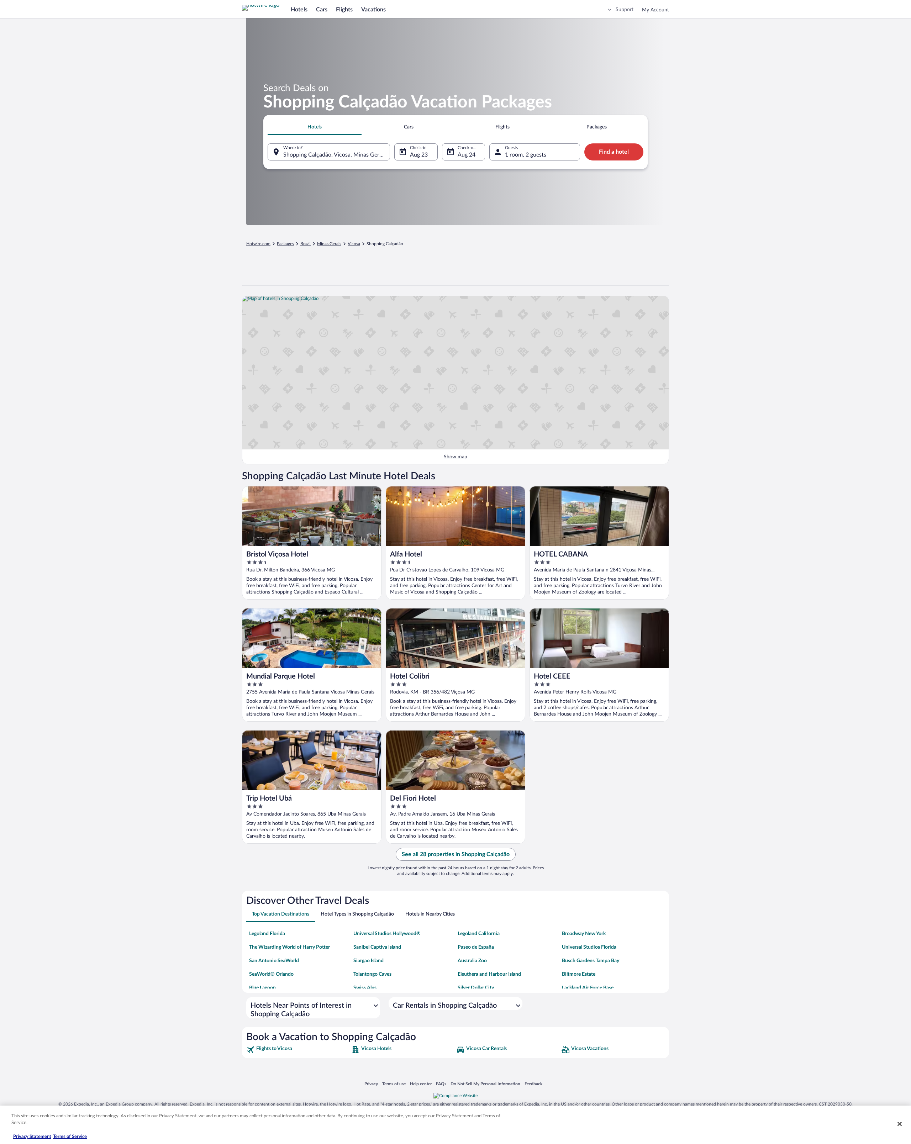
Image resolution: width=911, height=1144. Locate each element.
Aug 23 (419, 155)
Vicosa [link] (354, 244)
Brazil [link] (305, 244)
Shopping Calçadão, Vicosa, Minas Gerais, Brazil (336, 155)
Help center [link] (421, 1083)
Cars (321, 9)
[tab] (315, 127)
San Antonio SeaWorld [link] (274, 960)
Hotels (299, 9)
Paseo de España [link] (476, 947)
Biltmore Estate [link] (578, 974)
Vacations (373, 9)
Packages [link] (285, 244)
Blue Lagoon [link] (262, 987)
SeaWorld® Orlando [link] (271, 974)
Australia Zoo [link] (472, 960)
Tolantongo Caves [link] (372, 974)
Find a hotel (614, 152)
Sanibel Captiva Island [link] (377, 947)
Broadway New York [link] (584, 933)
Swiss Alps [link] (364, 987)
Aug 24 (466, 155)
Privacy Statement (32, 1136)
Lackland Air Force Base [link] (588, 987)
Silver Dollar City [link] (476, 987)
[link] (298, 1049)
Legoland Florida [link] (267, 933)
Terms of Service (70, 1136)
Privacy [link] (371, 1083)
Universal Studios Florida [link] (589, 947)
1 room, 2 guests (525, 155)
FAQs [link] (441, 1083)
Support (624, 9)
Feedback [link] (533, 1083)
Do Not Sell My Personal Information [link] (485, 1083)
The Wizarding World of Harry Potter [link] (289, 947)
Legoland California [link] (479, 933)
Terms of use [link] (394, 1083)
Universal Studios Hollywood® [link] (387, 933)
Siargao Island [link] (368, 960)
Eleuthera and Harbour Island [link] (489, 974)
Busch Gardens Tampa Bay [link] (590, 960)
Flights (344, 9)
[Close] (899, 1124)
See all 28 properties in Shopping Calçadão (456, 854)
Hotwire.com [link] (258, 244)
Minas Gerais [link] (329, 244)
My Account (655, 9)
